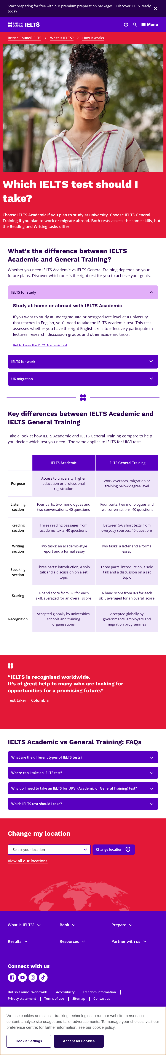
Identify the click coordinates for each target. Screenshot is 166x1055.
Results (14, 941)
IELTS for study (23, 292)
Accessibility (65, 992)
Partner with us (126, 941)
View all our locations (28, 860)
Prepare (119, 924)
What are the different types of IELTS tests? (46, 757)
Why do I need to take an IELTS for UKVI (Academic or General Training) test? (74, 788)
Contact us (101, 998)
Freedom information (99, 992)
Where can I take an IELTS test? (36, 772)
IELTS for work (23, 361)
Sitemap (78, 998)
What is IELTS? (61, 38)
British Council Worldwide (28, 992)
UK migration (22, 378)
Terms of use (54, 998)
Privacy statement (22, 998)
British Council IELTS (24, 38)
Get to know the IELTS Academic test (40, 345)
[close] (155, 8)
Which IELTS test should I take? (36, 803)
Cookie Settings (29, 1041)
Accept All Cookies (79, 1041)
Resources (69, 941)
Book (64, 924)
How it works (93, 38)
